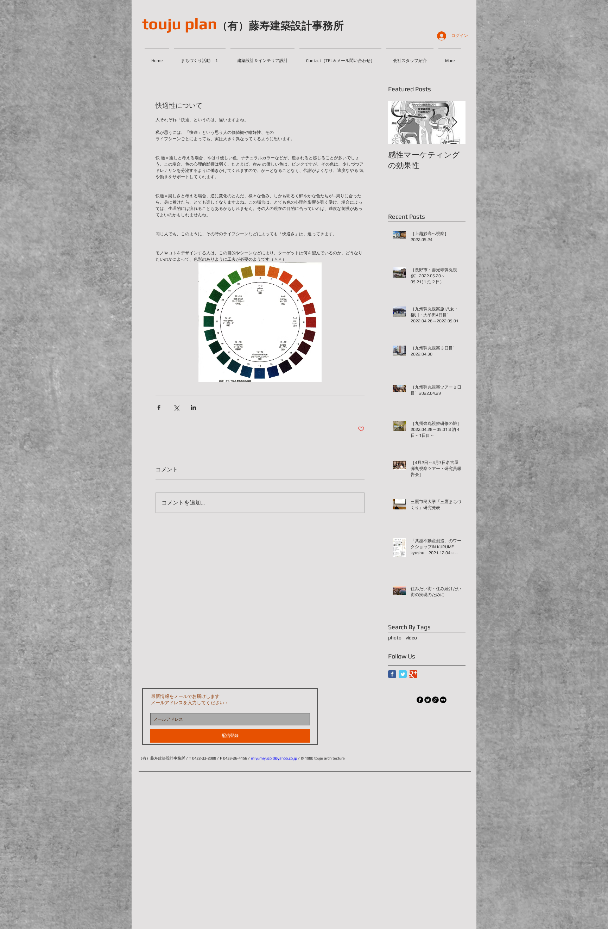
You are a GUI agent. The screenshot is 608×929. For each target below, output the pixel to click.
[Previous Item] (399, 122)
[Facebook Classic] (392, 674)
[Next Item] (454, 122)
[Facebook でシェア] (159, 407)
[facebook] (420, 699)
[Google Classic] (413, 674)
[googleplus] (435, 699)
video (411, 637)
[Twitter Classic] (403, 674)
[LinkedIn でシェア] (193, 407)
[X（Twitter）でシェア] (176, 407)
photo (394, 637)
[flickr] (443, 699)
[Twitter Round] (427, 699)
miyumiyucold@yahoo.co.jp (274, 758)
